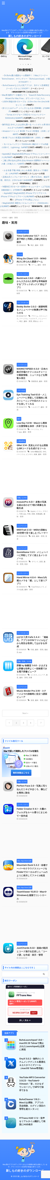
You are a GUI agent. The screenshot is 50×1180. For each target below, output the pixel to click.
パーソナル (23, 319)
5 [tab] (30, 64)
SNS (44, 452)
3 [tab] (25, 64)
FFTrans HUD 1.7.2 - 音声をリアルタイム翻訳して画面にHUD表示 (32, 1121)
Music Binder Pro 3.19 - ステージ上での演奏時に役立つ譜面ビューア (32, 694)
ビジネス (29, 454)
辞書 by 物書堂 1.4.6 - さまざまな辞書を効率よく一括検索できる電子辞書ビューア (32, 668)
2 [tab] (23, 64)
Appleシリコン (36, 511)
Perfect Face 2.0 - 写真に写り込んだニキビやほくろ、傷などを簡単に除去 (32, 789)
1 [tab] (20, 64)
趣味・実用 (39, 245)
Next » (25, 713)
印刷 (29, 514)
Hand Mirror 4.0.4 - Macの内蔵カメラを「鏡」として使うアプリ (32, 580)
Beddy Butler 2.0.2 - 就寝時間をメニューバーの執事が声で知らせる (32, 309)
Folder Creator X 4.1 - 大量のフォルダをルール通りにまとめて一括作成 (32, 812)
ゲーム (34, 265)
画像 (35, 454)
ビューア (41, 675)
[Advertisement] (25, 344)
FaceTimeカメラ (37, 587)
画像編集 (39, 514)
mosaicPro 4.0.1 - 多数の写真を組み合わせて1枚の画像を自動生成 (31, 505)
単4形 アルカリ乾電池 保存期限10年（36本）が (23, 137)
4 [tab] (28, 64)
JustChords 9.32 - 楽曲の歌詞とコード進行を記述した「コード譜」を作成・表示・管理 (32, 951)
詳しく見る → (25, 1020)
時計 (32, 245)
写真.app (22, 514)
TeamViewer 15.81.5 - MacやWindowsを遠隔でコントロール (32, 895)
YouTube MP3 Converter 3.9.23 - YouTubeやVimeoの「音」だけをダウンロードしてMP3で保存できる (32, 1083)
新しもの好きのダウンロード (25, 35)
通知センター (38, 321)
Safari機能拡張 (36, 452)
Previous (2, 51)
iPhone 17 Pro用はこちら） (28, 199)
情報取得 (34, 381)
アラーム (34, 316)
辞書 (30, 677)
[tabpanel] (25, 50)
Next (47, 51)
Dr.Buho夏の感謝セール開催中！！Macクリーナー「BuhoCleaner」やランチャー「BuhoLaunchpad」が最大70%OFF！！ (25, 78)
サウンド (35, 291)
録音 (18, 293)
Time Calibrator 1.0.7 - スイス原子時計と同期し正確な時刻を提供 (32, 239)
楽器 (33, 536)
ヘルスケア (33, 319)
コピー (34, 1013)
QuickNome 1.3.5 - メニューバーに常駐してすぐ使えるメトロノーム (32, 555)
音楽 (26, 564)
